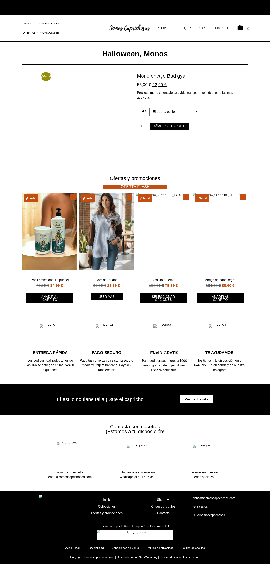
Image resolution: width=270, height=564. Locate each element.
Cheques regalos (192, 28)
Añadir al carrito (169, 126)
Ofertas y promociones (41, 32)
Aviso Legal (72, 547)
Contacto (221, 28)
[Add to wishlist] (73, 197)
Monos (156, 54)
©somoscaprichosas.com (98, 557)
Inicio (27, 23)
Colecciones (49, 23)
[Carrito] (240, 27)
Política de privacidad (160, 547)
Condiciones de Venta (125, 547)
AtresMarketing (147, 557)
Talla (143, 110)
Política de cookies (193, 547)
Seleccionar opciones (163, 298)
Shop (162, 28)
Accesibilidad (96, 547)
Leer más (106, 296)
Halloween (120, 54)
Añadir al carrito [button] (49, 298)
